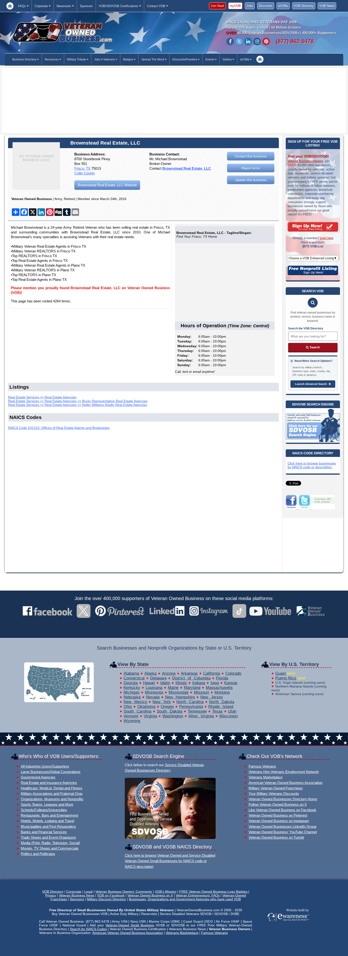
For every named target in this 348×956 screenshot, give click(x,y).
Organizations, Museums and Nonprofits (52, 799)
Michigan (131, 692)
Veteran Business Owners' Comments (123, 891)
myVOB (235, 6)
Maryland (192, 687)
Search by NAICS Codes (88, 929)
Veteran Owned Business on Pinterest (278, 815)
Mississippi (178, 692)
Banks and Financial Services (44, 832)
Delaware (158, 678)
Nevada (153, 697)
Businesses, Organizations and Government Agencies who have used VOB (185, 899)
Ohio (128, 706)
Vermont (131, 716)
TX (88, 168)
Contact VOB (156, 6)
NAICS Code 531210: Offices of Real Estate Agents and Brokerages (59, 428)
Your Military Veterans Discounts (274, 794)
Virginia (150, 716)
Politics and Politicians (38, 854)
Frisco (79, 168)
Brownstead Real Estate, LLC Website (107, 185)
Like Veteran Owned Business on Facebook (282, 810)
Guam (280, 673)
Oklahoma (146, 706)
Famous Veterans (262, 766)
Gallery (227, 59)
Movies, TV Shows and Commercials (50, 848)
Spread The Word (153, 59)
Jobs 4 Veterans (105, 59)
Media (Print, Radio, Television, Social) (50, 843)
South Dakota (169, 711)
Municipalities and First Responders (48, 826)
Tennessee (197, 711)
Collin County (84, 173)
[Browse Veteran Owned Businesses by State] (59, 701)
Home (10, 6)
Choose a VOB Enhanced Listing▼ (313, 258)
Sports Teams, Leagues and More (47, 804)
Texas (217, 711)
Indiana (198, 683)
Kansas (230, 683)
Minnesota (154, 692)
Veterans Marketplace (265, 777)
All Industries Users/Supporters (45, 766)
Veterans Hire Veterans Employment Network (284, 772)
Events (210, 59)
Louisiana (154, 687)
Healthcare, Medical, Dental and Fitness (51, 788)
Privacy (50, 895)
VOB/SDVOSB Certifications (119, 6)
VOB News (327, 6)
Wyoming (132, 721)
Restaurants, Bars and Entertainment (49, 815)
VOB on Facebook (111, 895)
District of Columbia (191, 678)
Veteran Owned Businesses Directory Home (283, 799)
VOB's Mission (165, 891)
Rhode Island (220, 706)
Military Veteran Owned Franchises (276, 788)
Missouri (201, 692)
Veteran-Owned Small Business (130, 925)
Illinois (181, 683)
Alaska (150, 673)
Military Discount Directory (106, 899)
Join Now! (217, 6)
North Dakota (221, 702)
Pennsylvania (191, 706)
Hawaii (149, 683)
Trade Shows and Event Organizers (48, 837)
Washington (172, 716)
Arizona (168, 673)
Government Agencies (38, 777)
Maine (173, 687)
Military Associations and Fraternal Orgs (52, 794)
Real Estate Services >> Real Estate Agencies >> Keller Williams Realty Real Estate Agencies (77, 405)
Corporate (42, 6)
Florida (222, 678)
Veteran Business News (76, 895)
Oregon (167, 706)
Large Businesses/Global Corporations (50, 772)
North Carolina (190, 702)
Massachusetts (219, 687)
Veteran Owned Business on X (150, 895)
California (211, 673)
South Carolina (137, 711)
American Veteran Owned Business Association (285, 783)
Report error (250, 168)
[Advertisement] (174, 100)
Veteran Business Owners (305, 161)
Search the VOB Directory (305, 328)
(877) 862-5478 (295, 41)
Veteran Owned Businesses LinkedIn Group (282, 826)
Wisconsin (228, 716)
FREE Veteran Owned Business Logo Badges (213, 891)
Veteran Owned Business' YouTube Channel (283, 832)
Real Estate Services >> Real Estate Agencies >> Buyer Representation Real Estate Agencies (77, 401)
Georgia (131, 683)
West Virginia (201, 716)
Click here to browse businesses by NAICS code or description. (312, 465)
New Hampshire (180, 697)
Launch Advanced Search (311, 383)
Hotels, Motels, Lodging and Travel (47, 821)
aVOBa (283, 6)
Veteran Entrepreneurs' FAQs (198, 895)
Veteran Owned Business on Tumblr (276, 837)
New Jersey (211, 697)
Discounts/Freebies (185, 59)
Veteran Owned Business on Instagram (279, 821)
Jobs (249, 6)
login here (326, 238)
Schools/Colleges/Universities (44, 810)
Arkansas (189, 673)
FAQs (22, 6)
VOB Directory (304, 6)
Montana (222, 692)
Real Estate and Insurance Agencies (49, 783)
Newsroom (64, 6)
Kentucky (132, 687)
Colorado (233, 673)
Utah (232, 711)
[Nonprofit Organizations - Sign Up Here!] (313, 274)
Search (314, 347)
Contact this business (251, 156)
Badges (128, 59)
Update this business (250, 180)
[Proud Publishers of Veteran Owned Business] (288, 921)
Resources (52, 59)
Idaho (165, 683)
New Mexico (135, 702)
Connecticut (134, 678)
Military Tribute (77, 59)
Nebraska (132, 697)
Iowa (214, 683)
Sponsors (86, 6)
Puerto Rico (285, 678)
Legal (88, 891)
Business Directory (24, 59)
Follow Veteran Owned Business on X (278, 804)
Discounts (265, 6)
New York (161, 702)
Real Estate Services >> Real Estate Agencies (42, 397)
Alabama (131, 673)
